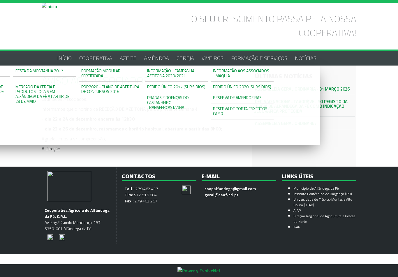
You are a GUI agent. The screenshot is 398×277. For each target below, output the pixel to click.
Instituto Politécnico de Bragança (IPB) (323, 194)
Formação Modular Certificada (101, 73)
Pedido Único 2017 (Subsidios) (176, 87)
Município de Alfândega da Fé (316, 188)
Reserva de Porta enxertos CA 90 (240, 111)
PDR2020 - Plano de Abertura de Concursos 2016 (110, 89)
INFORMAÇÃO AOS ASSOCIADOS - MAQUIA (241, 73)
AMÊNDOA (156, 58)
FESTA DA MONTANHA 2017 (39, 71)
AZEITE (128, 58)
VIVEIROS (212, 58)
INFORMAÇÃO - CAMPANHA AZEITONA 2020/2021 (170, 73)
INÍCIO (64, 58)
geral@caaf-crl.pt (221, 195)
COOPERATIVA (95, 58)
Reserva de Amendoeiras (237, 97)
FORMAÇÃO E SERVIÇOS (259, 58)
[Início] (49, 6)
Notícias (305, 58)
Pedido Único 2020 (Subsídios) (242, 87)
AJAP (297, 210)
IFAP (296, 227)
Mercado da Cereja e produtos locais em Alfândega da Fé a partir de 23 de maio (42, 94)
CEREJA (185, 58)
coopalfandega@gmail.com (230, 189)
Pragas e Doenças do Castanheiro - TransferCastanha (168, 102)
